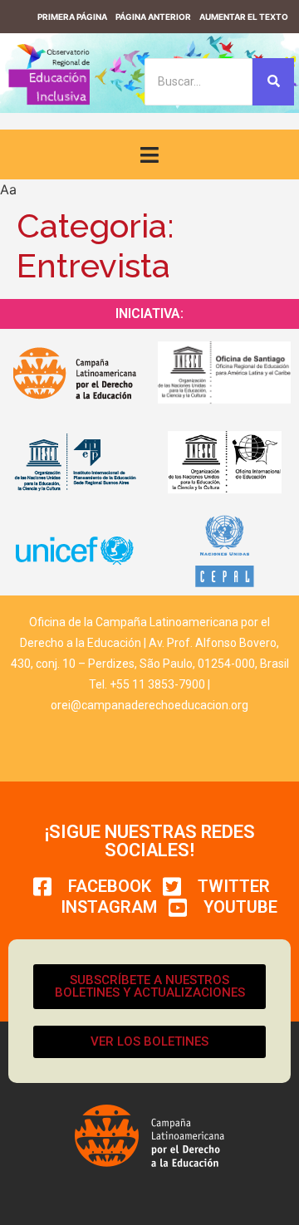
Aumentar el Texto (243, 17)
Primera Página (72, 17)
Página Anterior (153, 17)
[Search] (273, 81)
